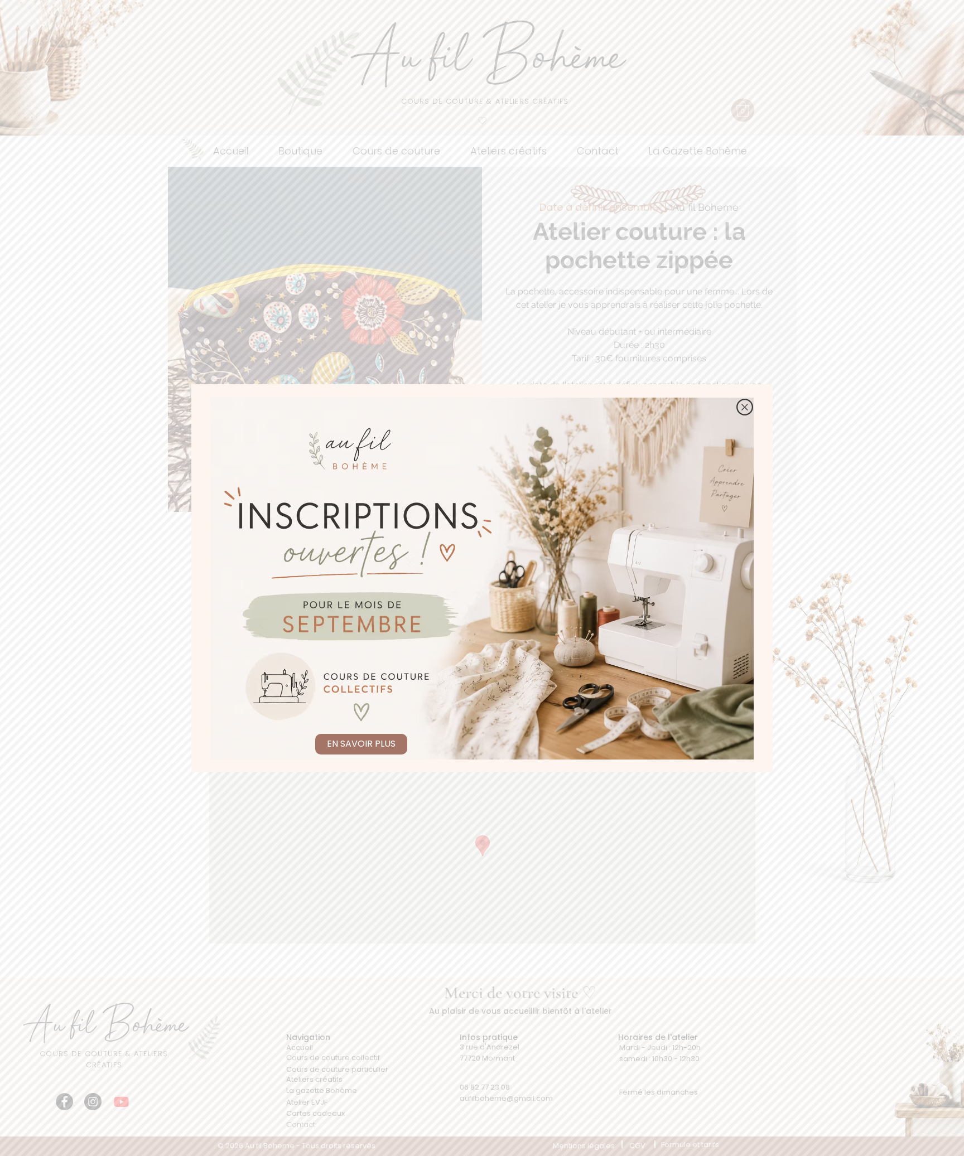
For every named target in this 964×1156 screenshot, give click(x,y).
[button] (744, 407)
